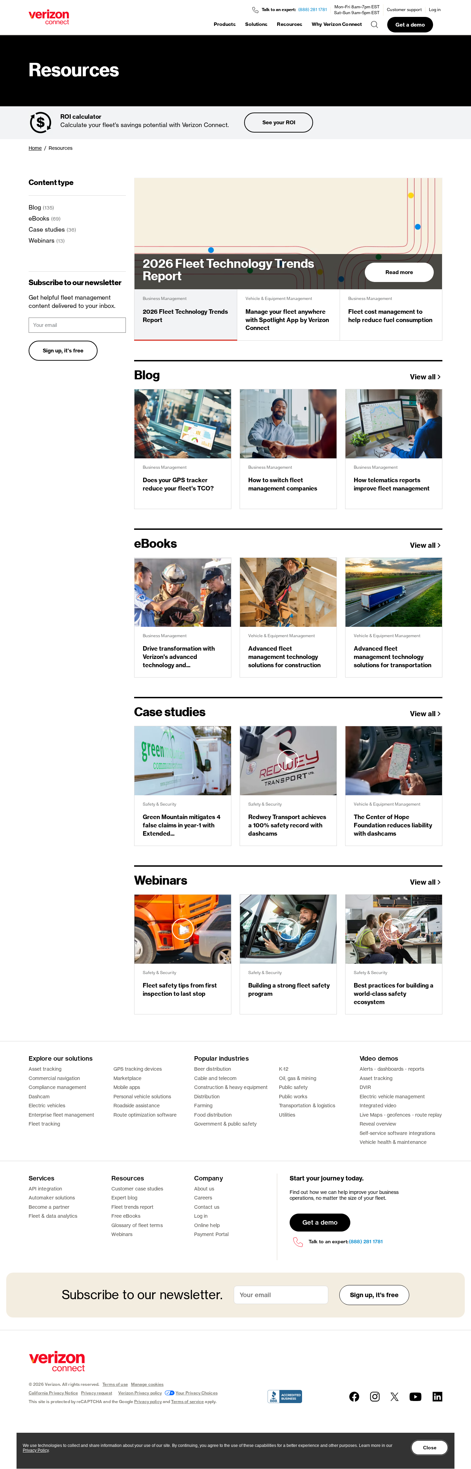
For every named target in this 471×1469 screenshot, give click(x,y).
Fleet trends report (132, 1207)
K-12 (283, 1069)
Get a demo (410, 24)
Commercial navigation (54, 1078)
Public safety (293, 1087)
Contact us (206, 1207)
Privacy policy (148, 1401)
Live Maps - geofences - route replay (401, 1115)
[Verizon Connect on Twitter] (394, 1396)
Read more (399, 272)
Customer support (404, 9)
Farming (203, 1105)
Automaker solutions (52, 1197)
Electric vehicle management (392, 1096)
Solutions (256, 24)
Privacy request (96, 1392)
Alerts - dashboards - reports (392, 1069)
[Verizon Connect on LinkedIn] (437, 1397)
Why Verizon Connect (337, 24)
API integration (45, 1188)
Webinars (41, 240)
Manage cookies (147, 1384)
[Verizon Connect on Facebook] (354, 1397)
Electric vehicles (47, 1105)
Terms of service (187, 1401)
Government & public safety (225, 1124)
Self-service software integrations (397, 1133)
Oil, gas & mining (297, 1078)
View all (422, 377)
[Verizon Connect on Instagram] (375, 1397)
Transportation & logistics (307, 1105)
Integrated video (378, 1105)
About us (204, 1188)
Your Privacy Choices (196, 1392)
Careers (203, 1197)
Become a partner (49, 1207)
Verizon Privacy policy (140, 1392)
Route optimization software (145, 1115)
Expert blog (124, 1197)
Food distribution (213, 1115)
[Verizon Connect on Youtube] (415, 1396)
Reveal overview (378, 1124)
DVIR (365, 1087)
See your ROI (278, 122)
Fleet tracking (44, 1124)
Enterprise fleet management (61, 1115)
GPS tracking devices (137, 1069)
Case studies (47, 229)
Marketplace (127, 1078)
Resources (289, 24)
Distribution (207, 1096)
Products (225, 24)
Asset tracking (45, 1069)
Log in (435, 9)
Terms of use (115, 1384)
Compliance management (57, 1087)
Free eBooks (125, 1216)
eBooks (39, 218)
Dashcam (39, 1096)
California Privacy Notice (53, 1392)
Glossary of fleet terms (137, 1225)
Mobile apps (126, 1087)
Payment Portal (211, 1234)
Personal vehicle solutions (142, 1096)
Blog (35, 207)
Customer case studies (137, 1188)
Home (35, 148)
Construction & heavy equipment (231, 1087)
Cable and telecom (215, 1078)
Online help (207, 1225)
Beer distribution (212, 1069)
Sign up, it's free (63, 350)
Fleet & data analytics (53, 1216)
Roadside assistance (136, 1105)
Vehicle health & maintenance (393, 1142)
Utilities (287, 1115)
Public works (293, 1096)
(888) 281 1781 (312, 9)
